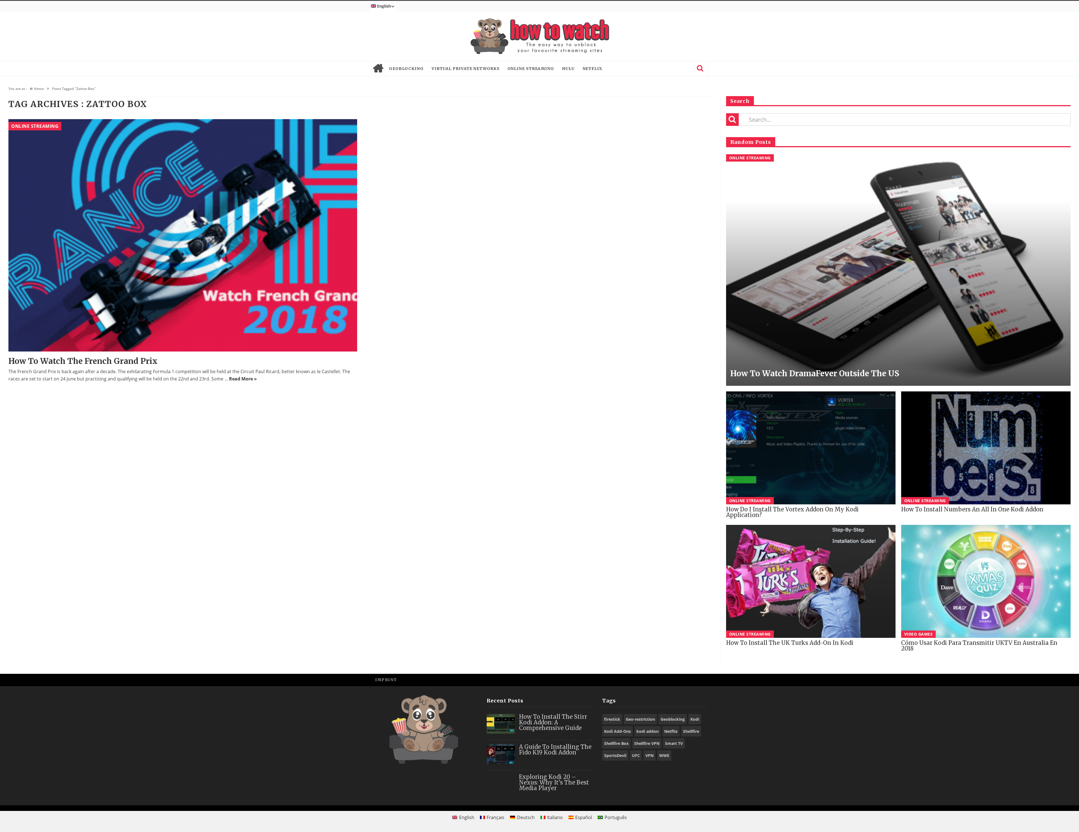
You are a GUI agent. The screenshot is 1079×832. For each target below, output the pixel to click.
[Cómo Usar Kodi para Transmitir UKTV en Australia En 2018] (986, 581)
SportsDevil (615, 755)
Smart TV (674, 743)
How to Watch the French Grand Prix (83, 361)
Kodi (694, 719)
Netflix (592, 68)
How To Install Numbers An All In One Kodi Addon (972, 509)
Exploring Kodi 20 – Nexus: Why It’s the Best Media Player (554, 782)
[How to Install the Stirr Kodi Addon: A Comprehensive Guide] (501, 724)
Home (378, 68)
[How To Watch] (539, 36)
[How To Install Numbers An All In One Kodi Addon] (986, 447)
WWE (664, 755)
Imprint (386, 679)
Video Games (918, 634)
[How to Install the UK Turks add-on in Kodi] (811, 581)
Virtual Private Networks (466, 68)
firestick (612, 719)
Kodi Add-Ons (617, 731)
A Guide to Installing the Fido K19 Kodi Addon (555, 749)
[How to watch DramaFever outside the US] (898, 270)
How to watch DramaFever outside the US (814, 373)
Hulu (568, 68)
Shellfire (691, 731)
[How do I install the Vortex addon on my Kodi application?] (811, 447)
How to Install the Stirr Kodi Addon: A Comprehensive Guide (553, 722)
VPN (649, 755)
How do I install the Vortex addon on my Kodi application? (792, 512)
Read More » (243, 379)
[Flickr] (700, 679)
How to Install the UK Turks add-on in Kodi (789, 642)
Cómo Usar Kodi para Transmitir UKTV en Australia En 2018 (979, 645)
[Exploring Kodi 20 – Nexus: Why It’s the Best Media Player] (501, 784)
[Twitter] (675, 679)
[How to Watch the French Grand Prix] (182, 235)
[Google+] (688, 679)
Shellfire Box (616, 743)
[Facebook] (663, 679)
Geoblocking (406, 68)
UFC (636, 755)
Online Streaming (530, 68)
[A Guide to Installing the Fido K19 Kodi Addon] (501, 754)
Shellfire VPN (646, 743)
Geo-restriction (640, 719)
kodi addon (647, 731)
